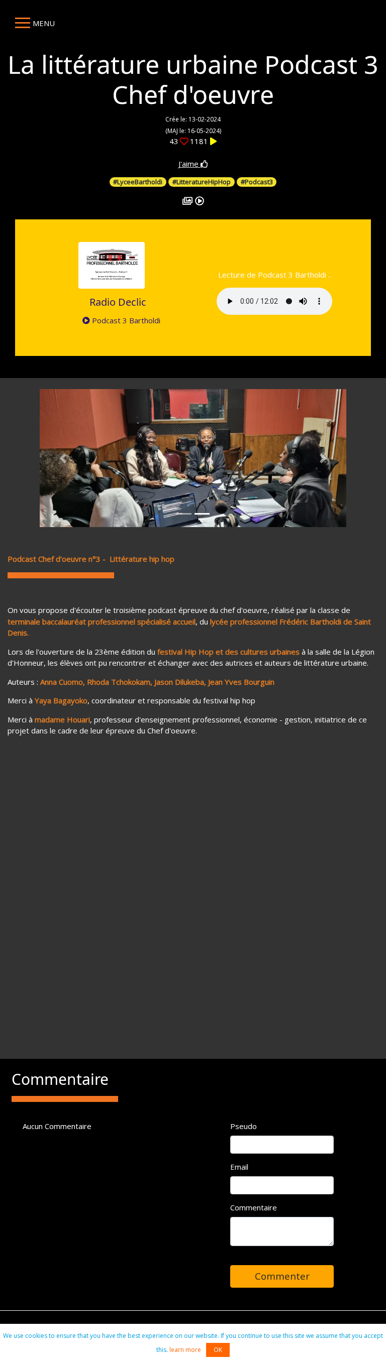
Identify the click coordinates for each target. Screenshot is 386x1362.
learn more (185, 1349)
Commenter (282, 1276)
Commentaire (253, 1207)
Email (239, 1167)
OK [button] (218, 1349)
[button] (63, 458)
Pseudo (243, 1126)
